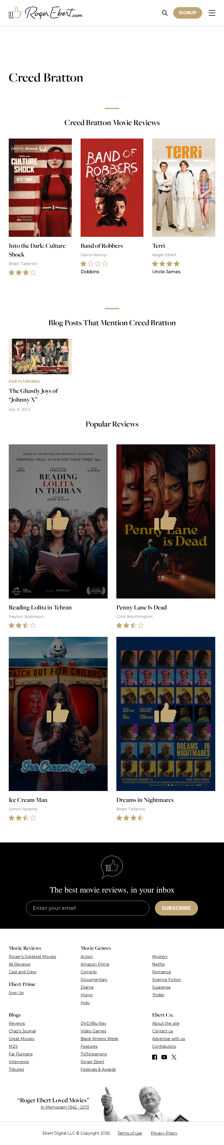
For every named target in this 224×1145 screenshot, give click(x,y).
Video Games (93, 1031)
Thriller (158, 994)
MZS (13, 1046)
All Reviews (19, 964)
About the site (165, 1023)
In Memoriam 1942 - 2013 (65, 1107)
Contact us (162, 1031)
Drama (87, 987)
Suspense (161, 987)
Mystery (160, 956)
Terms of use (129, 1133)
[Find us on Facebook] (154, 1057)
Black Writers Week (99, 1038)
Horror (87, 994)
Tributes (16, 1069)
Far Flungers (21, 1054)
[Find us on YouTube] (164, 1057)
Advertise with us (168, 1038)
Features (89, 1046)
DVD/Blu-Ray (93, 1023)
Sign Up (16, 992)
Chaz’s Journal (22, 1031)
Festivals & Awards (98, 1069)
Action (87, 956)
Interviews (19, 1061)
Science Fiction (166, 979)
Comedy (89, 971)
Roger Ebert (92, 1061)
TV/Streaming (94, 1054)
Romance (161, 971)
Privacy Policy (164, 1133)
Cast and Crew (22, 971)
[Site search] (165, 13)
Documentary (94, 979)
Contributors (164, 1046)
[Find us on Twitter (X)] (174, 1057)
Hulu (85, 1002)
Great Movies (21, 1038)
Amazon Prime (95, 964)
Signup (187, 12)
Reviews (17, 1023)
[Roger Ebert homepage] (45, 13)
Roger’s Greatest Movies (32, 956)
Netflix (158, 964)
